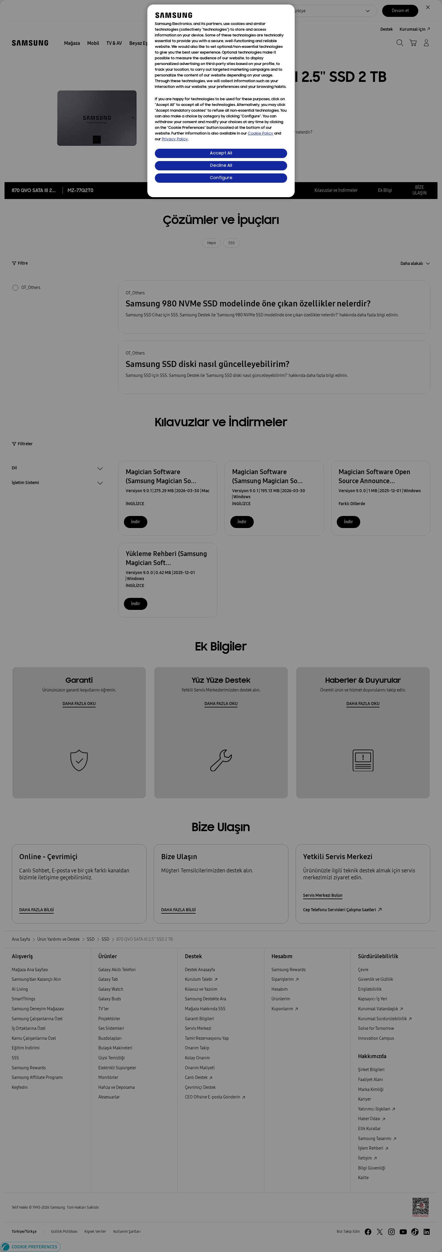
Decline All (221, 165)
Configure (221, 178)
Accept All (221, 153)
